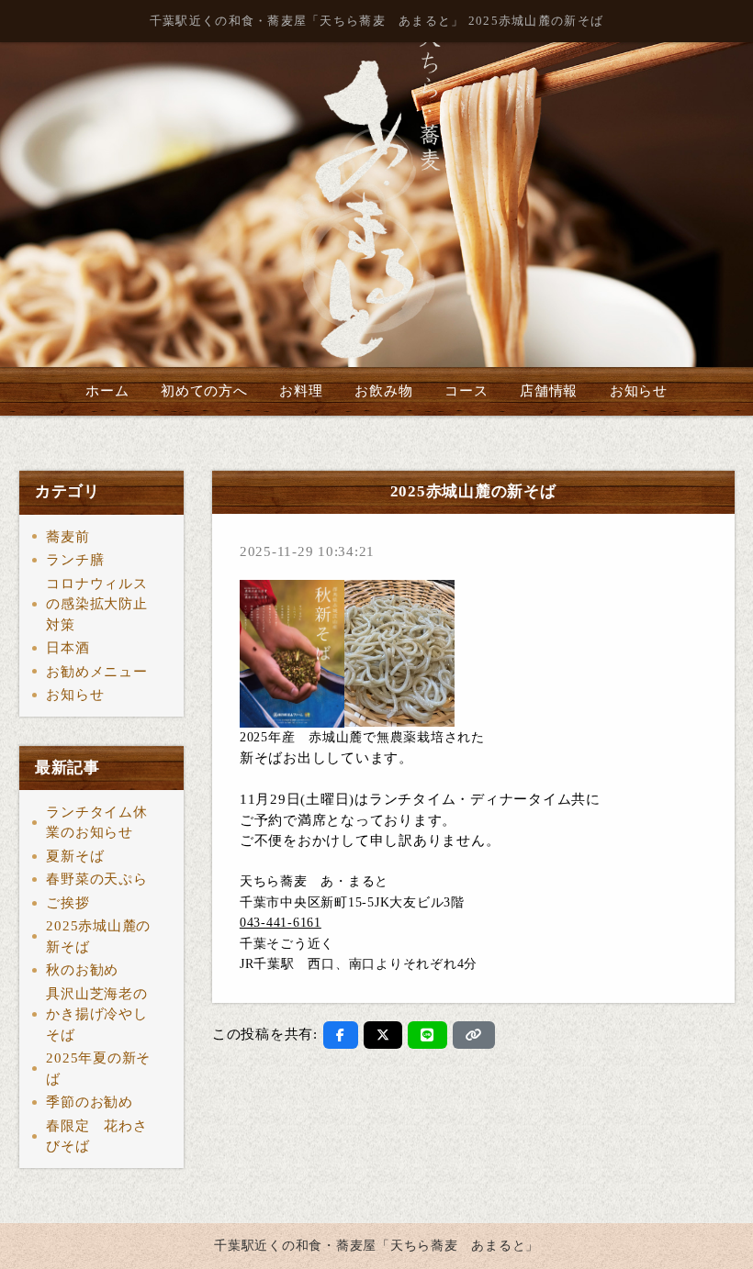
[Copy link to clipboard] (474, 1035)
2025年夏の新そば (98, 1068)
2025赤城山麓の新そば (98, 936)
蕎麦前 (67, 536)
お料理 (300, 391)
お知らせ (639, 391)
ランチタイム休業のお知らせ (96, 822)
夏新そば (75, 856)
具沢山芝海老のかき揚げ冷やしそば (96, 1014)
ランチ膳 (75, 559)
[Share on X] (383, 1035)
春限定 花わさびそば (96, 1136)
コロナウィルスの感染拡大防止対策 (96, 604)
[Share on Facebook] (340, 1035)
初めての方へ (204, 391)
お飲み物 (383, 391)
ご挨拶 (67, 903)
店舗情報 (549, 391)
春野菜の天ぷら (96, 879)
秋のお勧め (82, 970)
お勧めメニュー (96, 671)
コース (466, 391)
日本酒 (67, 647)
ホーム (107, 391)
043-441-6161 (280, 922)
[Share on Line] (427, 1035)
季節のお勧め (89, 1102)
